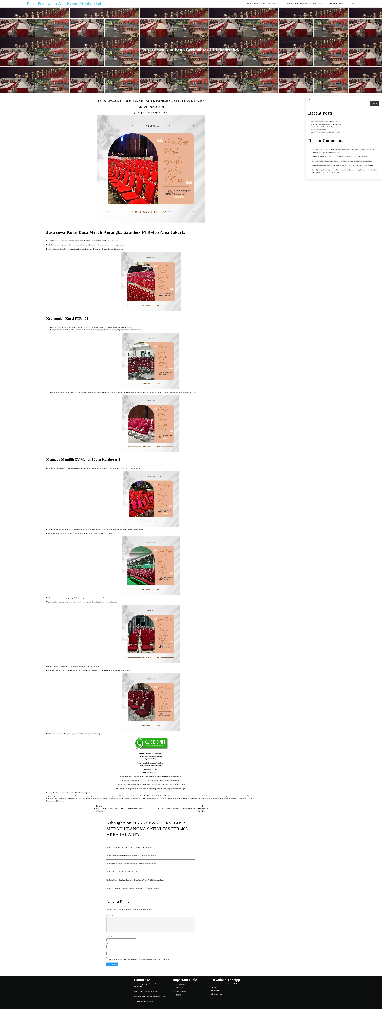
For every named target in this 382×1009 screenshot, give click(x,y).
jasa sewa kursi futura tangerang (220, 798)
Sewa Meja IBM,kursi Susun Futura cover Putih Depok (357, 165)
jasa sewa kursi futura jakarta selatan (135, 798)
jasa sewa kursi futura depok (74, 798)
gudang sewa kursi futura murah (97, 796)
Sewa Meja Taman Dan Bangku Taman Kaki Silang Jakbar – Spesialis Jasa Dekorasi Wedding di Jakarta (341, 149)
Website (109, 950)
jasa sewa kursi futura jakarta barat (112, 798)
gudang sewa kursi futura (58, 796)
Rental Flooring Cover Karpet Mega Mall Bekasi (326, 165)
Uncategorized (86, 793)
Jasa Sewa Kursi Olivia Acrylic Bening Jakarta (324, 127)
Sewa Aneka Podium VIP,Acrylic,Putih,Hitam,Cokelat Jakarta (329, 161)
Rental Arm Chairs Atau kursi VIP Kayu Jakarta (324, 121)
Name (109, 936)
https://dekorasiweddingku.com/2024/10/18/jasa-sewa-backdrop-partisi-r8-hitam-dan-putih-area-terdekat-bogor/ (151, 789)
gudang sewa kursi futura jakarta (77, 796)
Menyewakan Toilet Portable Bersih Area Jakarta (128, 872)
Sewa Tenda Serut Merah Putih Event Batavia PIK (325, 132)
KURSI (55, 793)
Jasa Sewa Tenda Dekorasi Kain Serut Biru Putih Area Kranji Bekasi (134, 855)
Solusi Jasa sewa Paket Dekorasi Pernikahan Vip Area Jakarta (132, 847)
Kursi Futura (62, 793)
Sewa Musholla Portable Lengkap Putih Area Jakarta (326, 124)
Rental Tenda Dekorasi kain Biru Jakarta (360, 161)
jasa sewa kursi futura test (238, 798)
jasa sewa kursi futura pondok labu (199, 798)
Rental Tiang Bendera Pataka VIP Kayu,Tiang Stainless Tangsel (330, 156)
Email (109, 943)
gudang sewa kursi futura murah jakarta (120, 796)
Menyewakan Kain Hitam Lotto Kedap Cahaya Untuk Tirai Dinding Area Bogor (138, 880)
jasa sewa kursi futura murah (156, 798)
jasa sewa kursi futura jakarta (92, 798)
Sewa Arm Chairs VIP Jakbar (358, 156)
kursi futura (250, 798)
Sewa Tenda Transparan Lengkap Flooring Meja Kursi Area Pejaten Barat (136, 888)
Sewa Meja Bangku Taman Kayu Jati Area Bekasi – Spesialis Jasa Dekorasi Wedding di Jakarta (338, 170)
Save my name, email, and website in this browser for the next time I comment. (137, 960)
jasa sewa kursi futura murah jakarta (176, 798)
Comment (110, 915)
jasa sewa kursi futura (185, 796)
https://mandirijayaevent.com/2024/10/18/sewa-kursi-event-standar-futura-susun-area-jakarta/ (151, 780)
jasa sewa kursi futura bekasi (201, 796)
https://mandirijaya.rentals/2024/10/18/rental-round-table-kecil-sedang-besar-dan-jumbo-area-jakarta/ (151, 776)
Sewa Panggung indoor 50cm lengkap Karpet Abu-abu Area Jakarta (134, 863)
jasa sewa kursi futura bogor (220, 796)
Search (310, 99)
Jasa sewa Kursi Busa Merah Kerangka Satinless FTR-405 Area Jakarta (156, 796)
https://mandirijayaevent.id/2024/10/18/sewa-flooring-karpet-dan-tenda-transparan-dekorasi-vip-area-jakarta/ (151, 784)
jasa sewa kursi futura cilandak (238, 796)
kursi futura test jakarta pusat (55, 801)
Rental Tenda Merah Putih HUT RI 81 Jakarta (324, 129)
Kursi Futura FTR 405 (74, 793)
